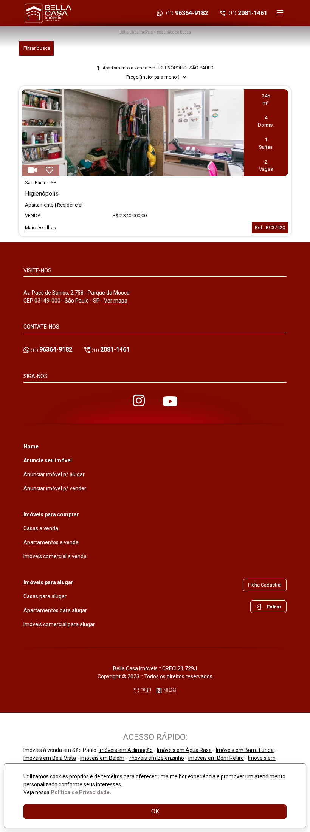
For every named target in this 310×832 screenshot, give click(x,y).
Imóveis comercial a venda (55, 556)
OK (155, 811)
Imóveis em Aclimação (126, 750)
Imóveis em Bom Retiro (216, 758)
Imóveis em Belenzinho (156, 758)
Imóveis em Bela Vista (49, 758)
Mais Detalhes (40, 227)
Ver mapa (115, 301)
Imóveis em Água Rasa (184, 750)
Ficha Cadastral (265, 585)
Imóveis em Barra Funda (245, 750)
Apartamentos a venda (51, 542)
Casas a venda (40, 528)
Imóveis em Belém (102, 758)
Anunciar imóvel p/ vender (54, 488)
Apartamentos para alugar (55, 610)
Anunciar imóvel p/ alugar (54, 474)
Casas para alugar (45, 596)
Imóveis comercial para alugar (59, 624)
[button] (268, 606)
